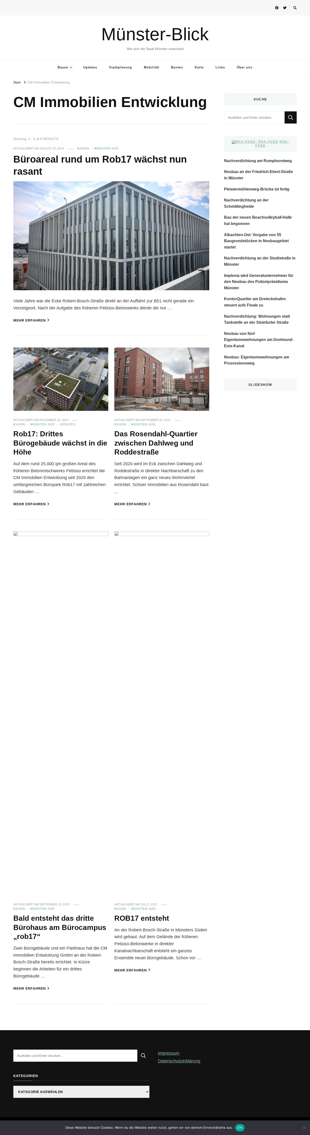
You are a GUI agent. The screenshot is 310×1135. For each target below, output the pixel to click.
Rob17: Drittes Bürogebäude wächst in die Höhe (60, 443)
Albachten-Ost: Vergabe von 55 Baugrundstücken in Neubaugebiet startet (256, 241)
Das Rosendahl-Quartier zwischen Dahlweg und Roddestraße (156, 443)
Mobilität (151, 67)
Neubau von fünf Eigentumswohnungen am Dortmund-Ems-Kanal (258, 339)
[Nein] (304, 1127)
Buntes (177, 67)
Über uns (244, 67)
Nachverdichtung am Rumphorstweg (258, 161)
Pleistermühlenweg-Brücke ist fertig (256, 189)
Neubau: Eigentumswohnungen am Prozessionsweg (256, 360)
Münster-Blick (155, 34)
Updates (90, 67)
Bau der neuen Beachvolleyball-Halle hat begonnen (258, 220)
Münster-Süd (106, 148)
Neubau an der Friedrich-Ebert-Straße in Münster (258, 175)
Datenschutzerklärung (179, 1061)
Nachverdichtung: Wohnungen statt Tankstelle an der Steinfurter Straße (257, 319)
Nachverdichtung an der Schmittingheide (246, 203)
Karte (199, 67)
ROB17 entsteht (141, 918)
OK (240, 1127)
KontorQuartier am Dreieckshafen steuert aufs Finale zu (255, 302)
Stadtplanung (120, 67)
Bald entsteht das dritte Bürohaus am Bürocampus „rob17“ (59, 927)
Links (220, 67)
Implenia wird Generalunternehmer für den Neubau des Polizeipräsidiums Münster (258, 281)
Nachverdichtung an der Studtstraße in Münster (259, 261)
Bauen (63, 67)
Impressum (168, 1053)
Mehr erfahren (29, 320)
